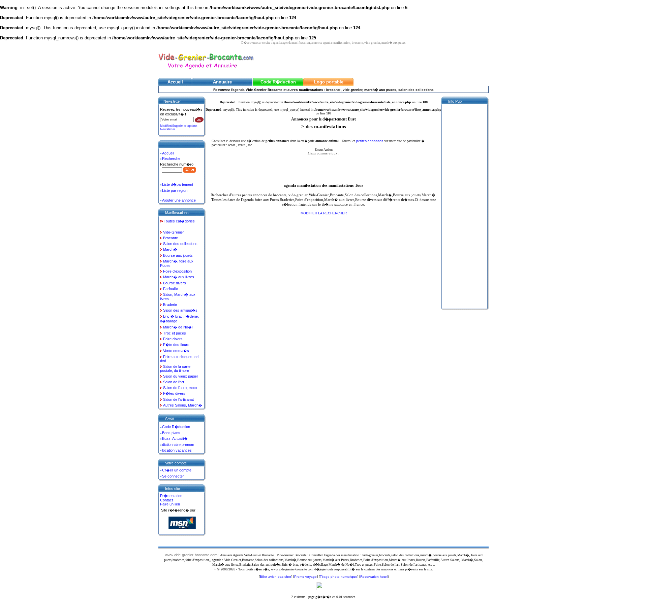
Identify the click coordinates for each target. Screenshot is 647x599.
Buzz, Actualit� (175, 438)
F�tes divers (174, 393)
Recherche (171, 158)
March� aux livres (178, 277)
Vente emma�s (176, 351)
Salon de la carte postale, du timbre (175, 368)
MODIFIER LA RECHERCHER (324, 213)
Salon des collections (180, 244)
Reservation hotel (374, 576)
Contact (166, 500)
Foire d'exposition (177, 271)
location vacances (177, 450)
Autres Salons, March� (182, 405)
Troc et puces (174, 333)
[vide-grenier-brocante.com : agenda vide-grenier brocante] (205, 69)
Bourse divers (174, 283)
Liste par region (174, 190)
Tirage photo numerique (338, 576)
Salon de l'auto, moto (180, 388)
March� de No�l (177, 327)
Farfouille (170, 289)
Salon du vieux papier (180, 376)
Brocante (170, 238)
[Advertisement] (323, 169)
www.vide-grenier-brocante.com (191, 555)
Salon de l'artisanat (178, 399)
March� (170, 249)
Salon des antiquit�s (180, 310)
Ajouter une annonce (179, 200)
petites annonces (370, 141)
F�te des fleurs (176, 345)
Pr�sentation (171, 496)
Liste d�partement (177, 184)
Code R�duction (176, 427)
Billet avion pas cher (275, 576)
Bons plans (171, 433)
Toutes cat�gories (179, 221)
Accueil (168, 153)
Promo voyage (305, 576)
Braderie (170, 305)
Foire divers (173, 339)
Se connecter (173, 476)
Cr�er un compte (176, 470)
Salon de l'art (173, 382)
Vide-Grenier (173, 232)
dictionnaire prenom (178, 445)
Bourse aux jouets (178, 255)
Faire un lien (170, 504)
